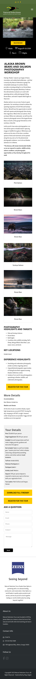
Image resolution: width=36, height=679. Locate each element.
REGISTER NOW (18, 43)
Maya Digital (27, 675)
